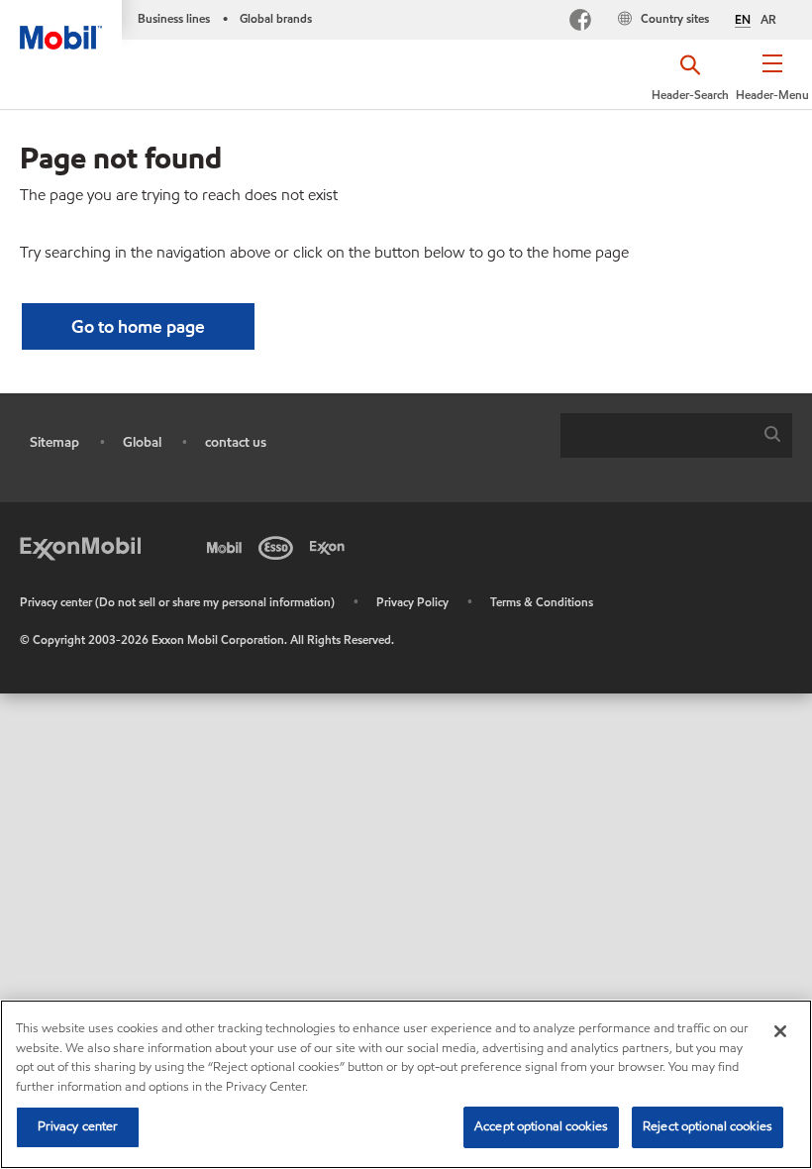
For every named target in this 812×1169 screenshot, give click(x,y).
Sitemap (54, 442)
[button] (772, 84)
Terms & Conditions (541, 601)
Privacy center (78, 1126)
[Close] (780, 1031)
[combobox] (676, 435)
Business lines (174, 18)
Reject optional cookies (707, 1126)
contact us (235, 442)
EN (743, 20)
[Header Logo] (61, 25)
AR (768, 19)
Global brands (276, 18)
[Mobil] (228, 546)
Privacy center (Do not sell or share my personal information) (177, 601)
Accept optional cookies (541, 1126)
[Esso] (279, 546)
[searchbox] (656, 435)
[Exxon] (331, 546)
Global (142, 442)
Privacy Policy (412, 601)
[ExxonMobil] (80, 546)
